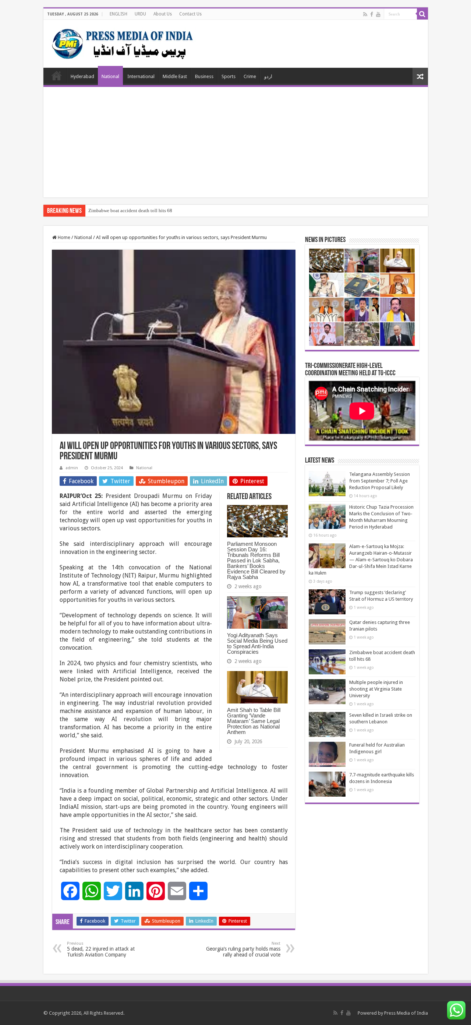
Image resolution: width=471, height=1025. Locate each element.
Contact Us (190, 14)
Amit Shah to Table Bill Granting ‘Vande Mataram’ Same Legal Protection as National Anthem (253, 721)
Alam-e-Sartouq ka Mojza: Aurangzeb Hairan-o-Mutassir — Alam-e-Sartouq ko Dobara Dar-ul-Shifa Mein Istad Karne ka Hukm (361, 560)
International (141, 76)
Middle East (175, 76)
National (110, 76)
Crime (250, 76)
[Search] (422, 14)
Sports (229, 76)
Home (56, 75)
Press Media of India (406, 1013)
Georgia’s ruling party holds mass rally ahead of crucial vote (243, 949)
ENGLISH (118, 14)
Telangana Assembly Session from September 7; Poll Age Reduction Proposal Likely (379, 480)
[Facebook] (371, 14)
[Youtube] (378, 14)
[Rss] (365, 14)
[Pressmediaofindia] (122, 42)
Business (204, 76)
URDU (140, 14)
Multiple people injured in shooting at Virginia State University (376, 689)
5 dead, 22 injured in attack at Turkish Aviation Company (101, 949)
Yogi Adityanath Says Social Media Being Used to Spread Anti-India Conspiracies (257, 643)
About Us (162, 14)
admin (71, 468)
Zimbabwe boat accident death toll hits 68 (130, 210)
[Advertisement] (235, 142)
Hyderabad (82, 76)
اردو (268, 76)
